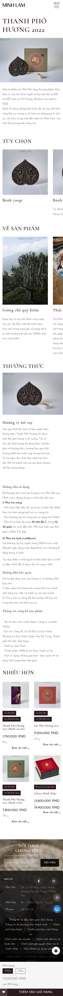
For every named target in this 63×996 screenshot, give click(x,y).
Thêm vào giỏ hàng (35, 992)
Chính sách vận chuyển (17, 939)
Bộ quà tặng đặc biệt (45, 787)
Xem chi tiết (19, 748)
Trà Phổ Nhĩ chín (43, 719)
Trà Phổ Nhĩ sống (11, 719)
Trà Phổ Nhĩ (9, 713)
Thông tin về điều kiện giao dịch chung (31, 919)
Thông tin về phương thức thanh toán (26, 924)
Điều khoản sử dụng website (40, 949)
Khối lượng (9, 965)
